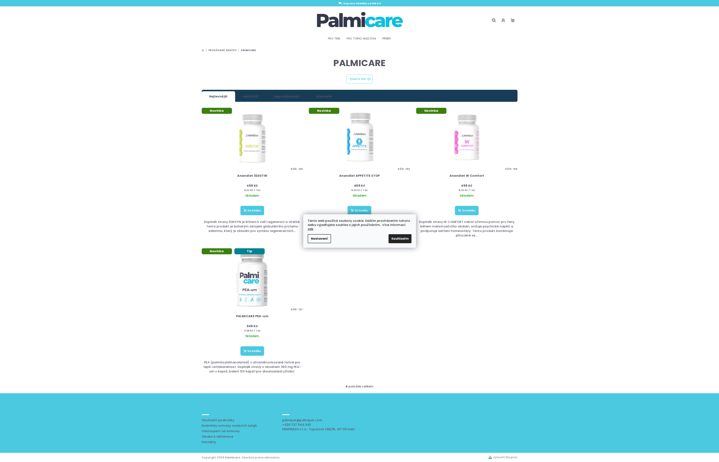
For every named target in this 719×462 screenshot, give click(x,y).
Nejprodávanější (287, 96)
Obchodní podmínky (218, 420)
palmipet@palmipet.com (302, 420)
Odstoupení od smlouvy (221, 431)
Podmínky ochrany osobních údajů (229, 426)
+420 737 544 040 (296, 425)
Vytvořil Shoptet (505, 457)
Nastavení (319, 238)
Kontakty (209, 442)
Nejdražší (250, 96)
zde (310, 229)
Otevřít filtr (358, 79)
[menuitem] (334, 38)
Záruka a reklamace (217, 436)
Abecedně (324, 96)
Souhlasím (400, 238)
